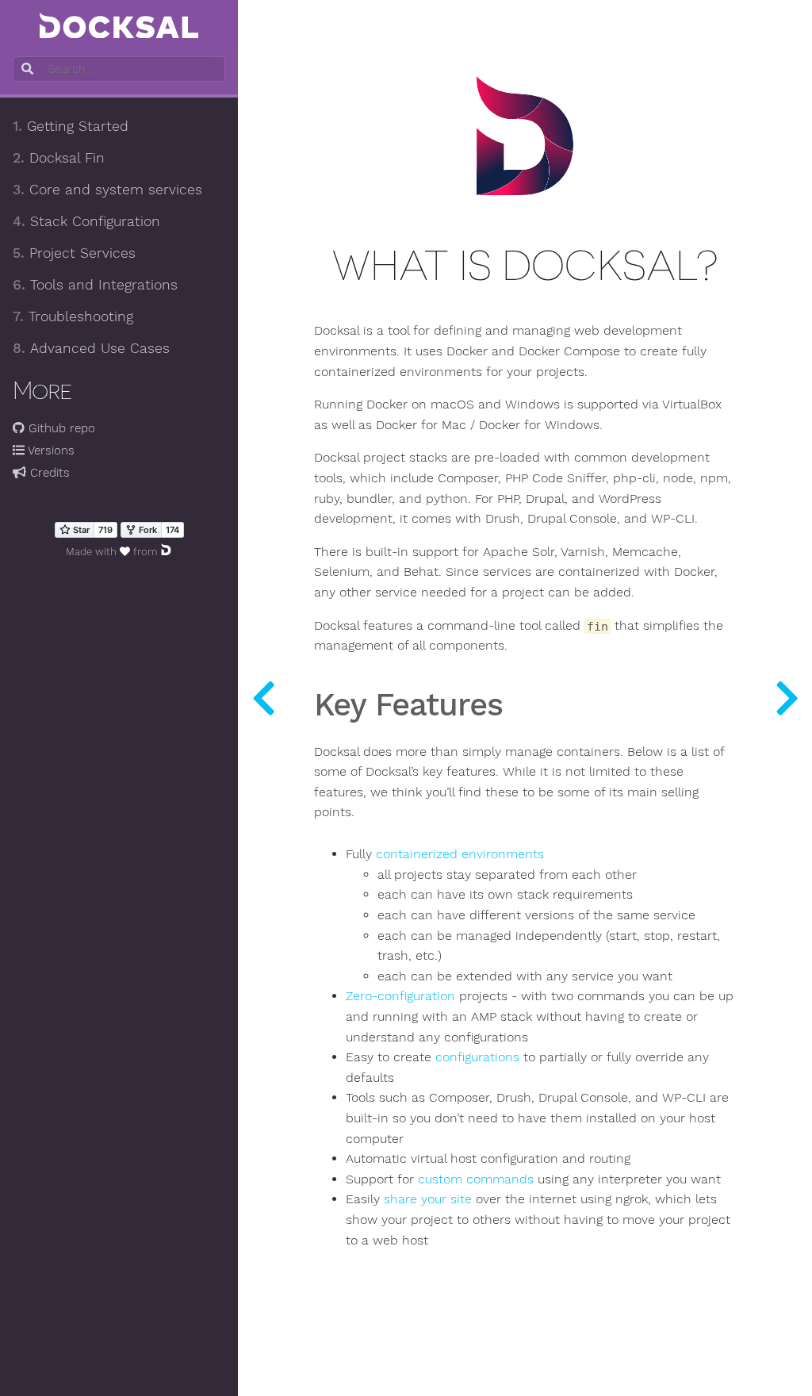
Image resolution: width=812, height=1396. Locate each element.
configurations (477, 1057)
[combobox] (117, 69)
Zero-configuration (400, 996)
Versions (50, 450)
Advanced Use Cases (91, 348)
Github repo (60, 428)
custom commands (476, 1179)
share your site (428, 1199)
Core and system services (107, 190)
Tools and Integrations (95, 285)
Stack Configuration (86, 221)
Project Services (74, 253)
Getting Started (70, 126)
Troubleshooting (73, 316)
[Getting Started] (786, 698)
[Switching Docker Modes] (263, 698)
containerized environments (460, 854)
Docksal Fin (59, 158)
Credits (48, 473)
